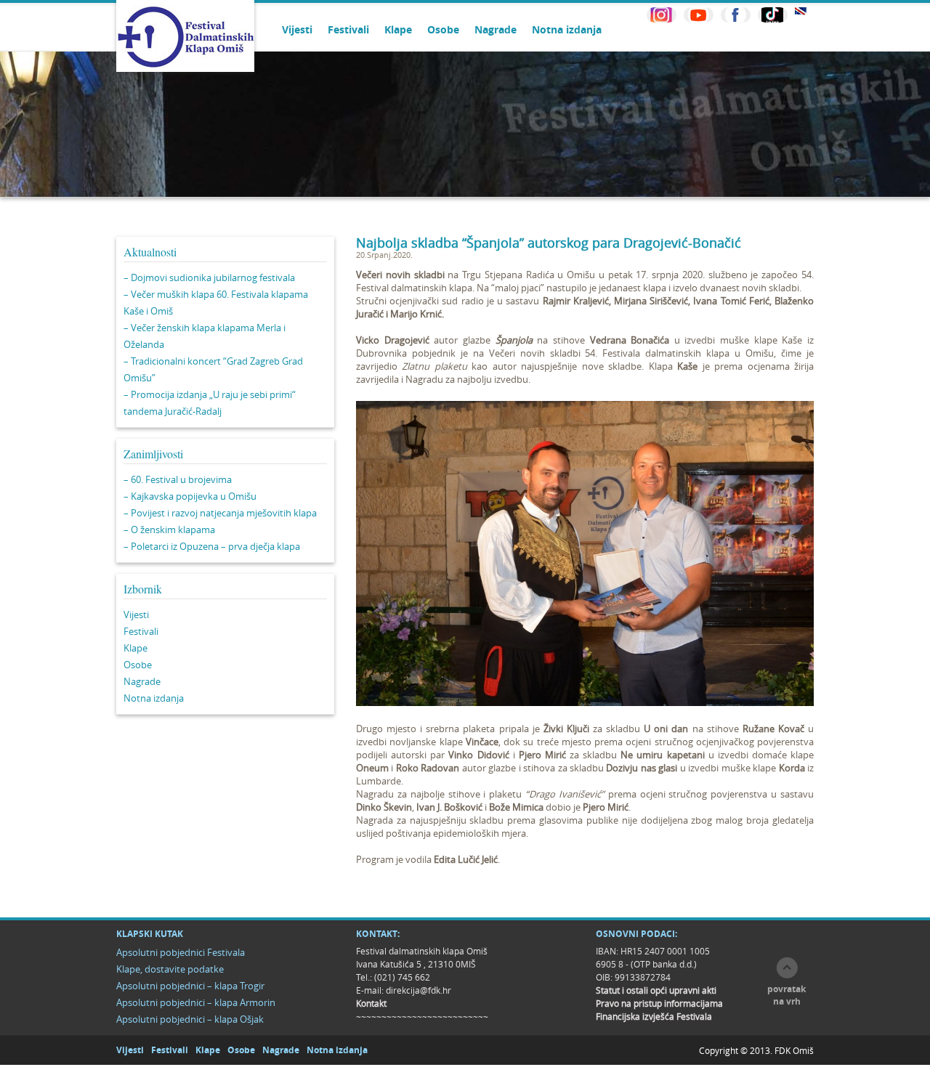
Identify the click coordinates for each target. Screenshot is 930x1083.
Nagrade (495, 29)
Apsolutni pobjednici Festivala (180, 952)
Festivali (348, 29)
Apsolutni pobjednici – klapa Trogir (190, 985)
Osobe (443, 29)
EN (800, 11)
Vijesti (297, 29)
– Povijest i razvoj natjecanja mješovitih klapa (220, 512)
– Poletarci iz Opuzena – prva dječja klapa (212, 546)
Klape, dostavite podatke (170, 968)
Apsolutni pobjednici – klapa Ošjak (190, 1019)
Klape (398, 29)
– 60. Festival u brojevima (178, 479)
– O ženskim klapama (169, 529)
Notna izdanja (567, 29)
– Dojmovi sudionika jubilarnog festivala (209, 277)
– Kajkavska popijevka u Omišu (190, 496)
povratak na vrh (786, 995)
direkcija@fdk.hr (418, 990)
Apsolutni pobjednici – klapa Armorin (195, 1002)
